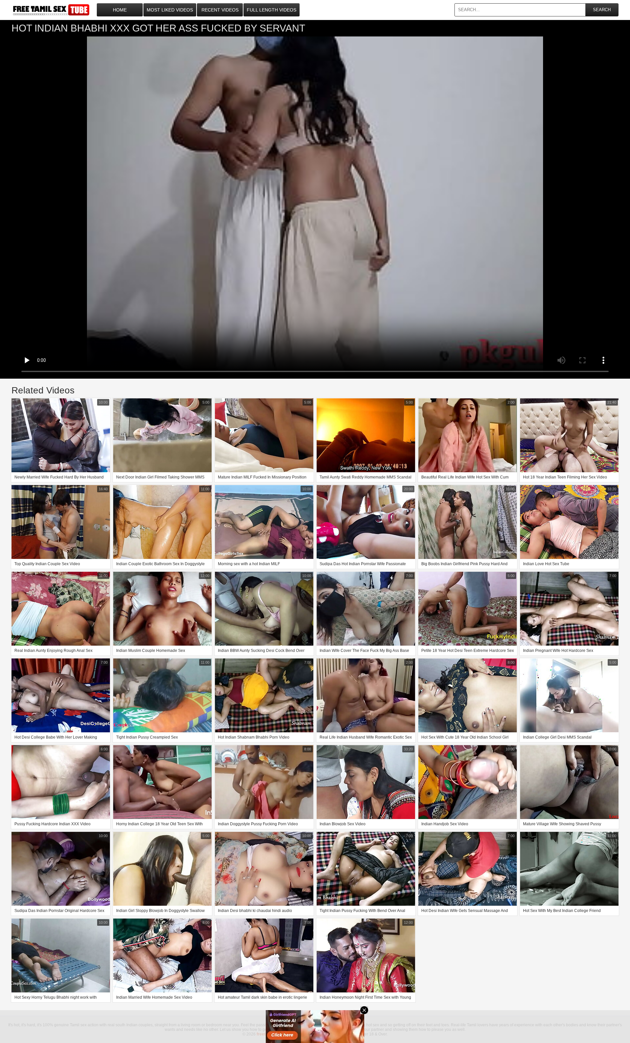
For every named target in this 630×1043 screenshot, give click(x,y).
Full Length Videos (271, 9)
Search (602, 9)
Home (120, 9)
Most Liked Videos (170, 9)
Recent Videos (220, 9)
